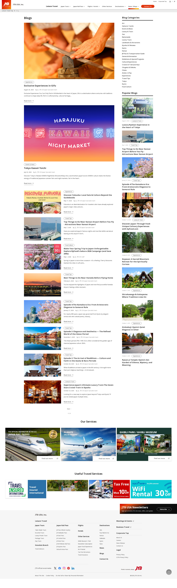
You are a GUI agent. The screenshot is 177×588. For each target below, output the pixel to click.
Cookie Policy (50, 575)
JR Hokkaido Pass (62, 533)
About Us (119, 537)
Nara (101, 544)
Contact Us (148, 6)
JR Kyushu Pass (61, 546)
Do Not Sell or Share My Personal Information (69, 575)
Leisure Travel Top (7, 11)
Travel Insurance (83, 555)
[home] (13, 4)
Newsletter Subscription (85, 544)
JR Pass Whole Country (63, 530)
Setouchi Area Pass (62, 549)
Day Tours (38, 541)
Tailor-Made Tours (40, 530)
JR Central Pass (61, 538)
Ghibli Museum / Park (84, 541)
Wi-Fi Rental (81, 549)
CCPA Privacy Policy (122, 557)
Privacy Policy (120, 554)
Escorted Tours (39, 533)
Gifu (101, 530)
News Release (120, 543)
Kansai (102, 535)
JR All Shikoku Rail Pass (63, 544)
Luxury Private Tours (41, 535)
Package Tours (39, 538)
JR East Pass (60, 535)
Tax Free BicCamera (84, 552)
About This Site (39, 575)
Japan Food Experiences (85, 546)
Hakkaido (102, 538)
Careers (118, 540)
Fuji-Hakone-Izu (104, 533)
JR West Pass (60, 541)
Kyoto (101, 541)
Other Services (107, 6)
